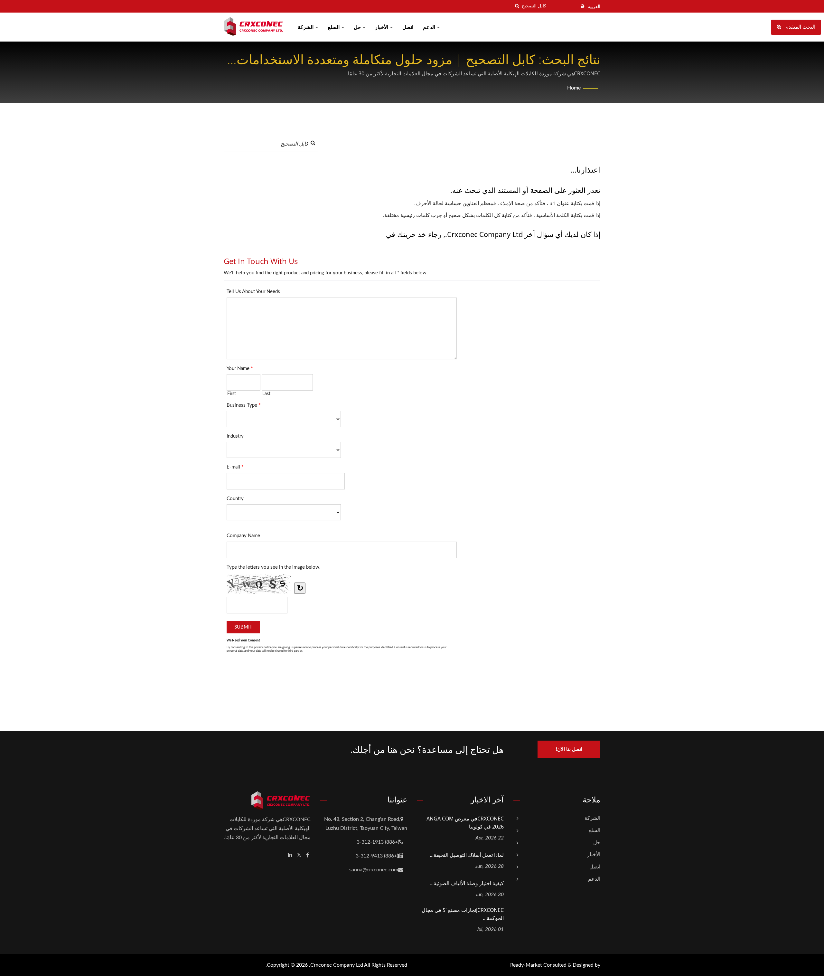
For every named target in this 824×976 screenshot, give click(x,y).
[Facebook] (307, 855)
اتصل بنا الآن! (569, 749)
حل (358, 27)
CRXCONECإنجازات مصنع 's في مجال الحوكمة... (463, 914)
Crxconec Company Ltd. (336, 965)
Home (574, 87)
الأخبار (382, 27)
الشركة (306, 27)
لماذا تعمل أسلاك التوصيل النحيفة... (467, 854)
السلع (334, 27)
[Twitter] (299, 855)
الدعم (429, 27)
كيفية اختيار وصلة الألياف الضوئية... (467, 883)
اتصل (407, 27)
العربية (594, 7)
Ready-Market (526, 965)
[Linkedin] (290, 855)
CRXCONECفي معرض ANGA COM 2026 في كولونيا (465, 822)
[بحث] (517, 6)
